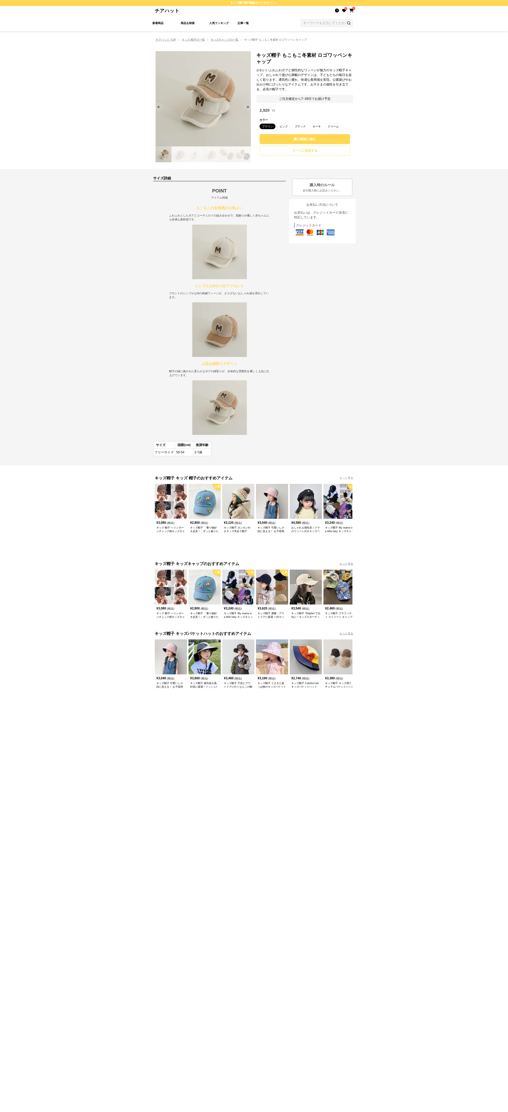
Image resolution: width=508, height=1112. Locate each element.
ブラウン (267, 126)
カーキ (317, 126)
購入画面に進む (305, 139)
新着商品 (158, 23)
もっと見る (346, 478)
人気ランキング (219, 23)
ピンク (284, 126)
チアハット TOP (166, 39)
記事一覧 (243, 23)
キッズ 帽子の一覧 (193, 39)
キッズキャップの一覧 (224, 39)
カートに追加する (305, 150)
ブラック (300, 126)
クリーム (333, 126)
